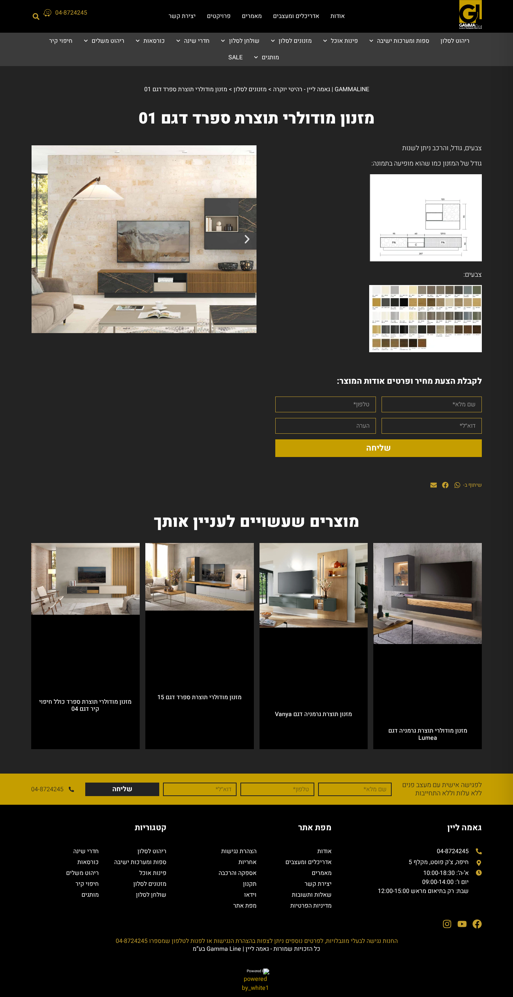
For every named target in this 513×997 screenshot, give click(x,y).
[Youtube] (462, 924)
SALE (235, 57)
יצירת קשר (182, 16)
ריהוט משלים (108, 40)
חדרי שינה (197, 40)
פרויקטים (219, 16)
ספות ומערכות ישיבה (403, 40)
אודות (337, 16)
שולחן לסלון (244, 40)
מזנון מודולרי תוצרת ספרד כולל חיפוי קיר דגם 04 (85, 705)
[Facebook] (477, 924)
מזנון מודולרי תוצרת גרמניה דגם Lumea (427, 734)
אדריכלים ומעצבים (296, 16)
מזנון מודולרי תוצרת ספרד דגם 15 (199, 697)
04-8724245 (71, 12)
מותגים (270, 57)
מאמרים (252, 16)
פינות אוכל (344, 40)
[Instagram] (447, 924)
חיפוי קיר (60, 40)
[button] (36, 16)
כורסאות (154, 40)
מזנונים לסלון (295, 40)
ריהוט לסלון (455, 40)
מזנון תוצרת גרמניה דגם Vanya (313, 714)
